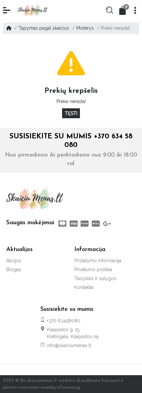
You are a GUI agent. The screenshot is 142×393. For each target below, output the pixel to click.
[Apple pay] (95, 224)
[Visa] (73, 224)
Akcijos (13, 260)
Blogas (13, 269)
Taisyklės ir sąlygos (95, 278)
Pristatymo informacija (97, 260)
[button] (7, 10)
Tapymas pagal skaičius (43, 28)
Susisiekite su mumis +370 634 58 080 (71, 140)
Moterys (85, 28)
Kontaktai (83, 287)
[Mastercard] (61, 224)
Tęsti (71, 113)
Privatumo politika (93, 269)
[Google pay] (107, 224)
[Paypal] (84, 224)
